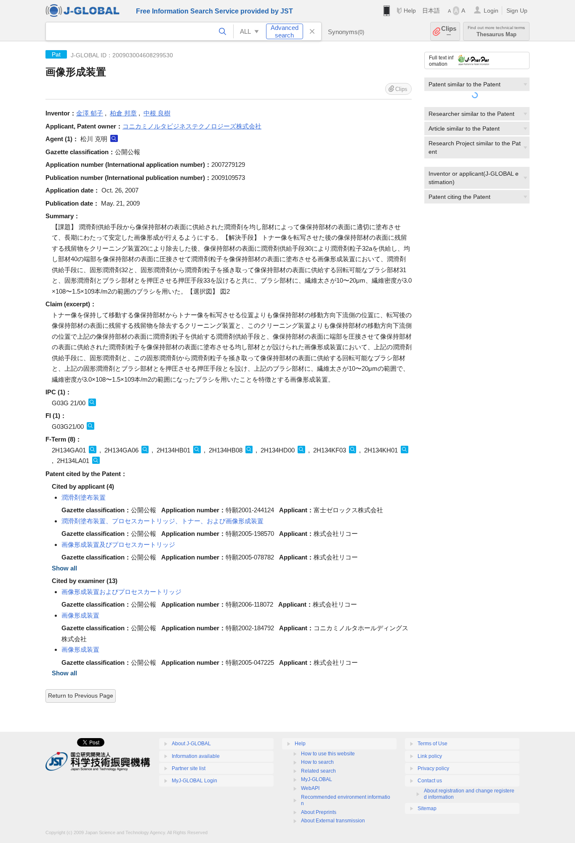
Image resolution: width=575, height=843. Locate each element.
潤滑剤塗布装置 (83, 497)
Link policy (430, 756)
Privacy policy (433, 768)
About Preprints (318, 812)
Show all (64, 568)
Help (410, 10)
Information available (196, 756)
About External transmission (333, 821)
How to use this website (328, 754)
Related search (318, 771)
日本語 (431, 10)
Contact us (430, 781)
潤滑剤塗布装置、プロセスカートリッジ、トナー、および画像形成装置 (162, 521)
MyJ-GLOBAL (316, 779)
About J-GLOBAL (191, 744)
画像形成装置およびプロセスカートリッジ (121, 591)
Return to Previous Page (80, 695)
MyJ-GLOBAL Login (194, 781)
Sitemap (427, 808)
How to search (317, 762)
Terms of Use (432, 744)
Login (491, 10)
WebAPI (310, 788)
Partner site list (188, 768)
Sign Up (516, 10)
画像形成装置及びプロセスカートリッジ (118, 544)
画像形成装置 (80, 615)
